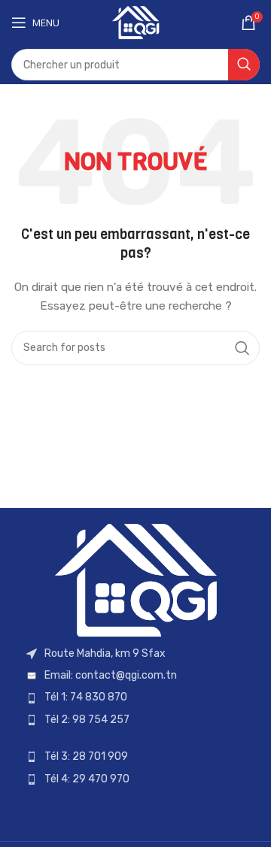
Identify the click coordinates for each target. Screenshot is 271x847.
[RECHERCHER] (244, 64)
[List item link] (135, 675)
